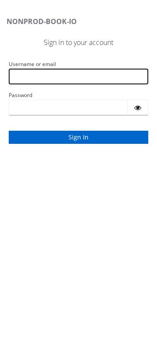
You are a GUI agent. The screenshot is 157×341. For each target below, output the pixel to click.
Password (20, 95)
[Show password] (137, 107)
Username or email (32, 64)
